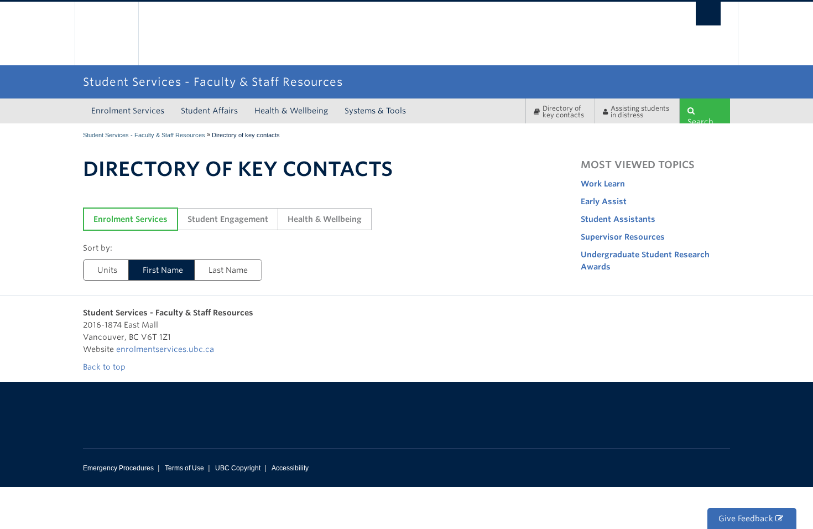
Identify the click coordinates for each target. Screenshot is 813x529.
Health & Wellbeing (291, 110)
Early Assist (604, 201)
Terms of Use (184, 468)
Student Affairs (209, 110)
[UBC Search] (708, 13)
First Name (163, 270)
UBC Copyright (237, 468)
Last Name (228, 270)
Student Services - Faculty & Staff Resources (144, 135)
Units (107, 270)
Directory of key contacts (563, 111)
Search (700, 120)
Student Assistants (618, 219)
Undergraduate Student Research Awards (645, 260)
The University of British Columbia (106, 33)
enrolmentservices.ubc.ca (165, 349)
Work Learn (603, 183)
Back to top (105, 366)
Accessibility (290, 468)
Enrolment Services (127, 110)
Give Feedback (746, 518)
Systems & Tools (375, 110)
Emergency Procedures (118, 468)
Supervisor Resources (623, 236)
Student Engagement (227, 219)
